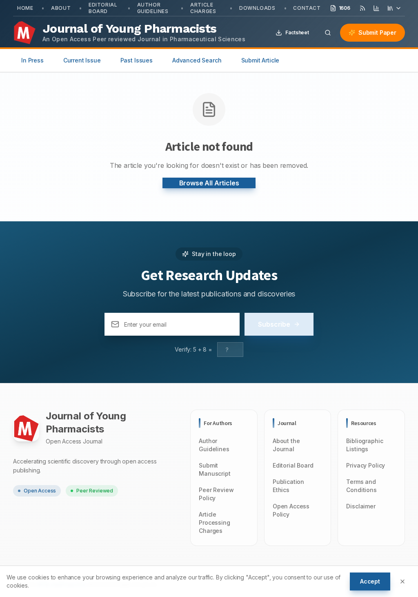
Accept (370, 581)
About (61, 8)
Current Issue (82, 60)
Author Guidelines (153, 8)
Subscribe (274, 324)
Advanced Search (197, 60)
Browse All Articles (209, 183)
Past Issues (136, 60)
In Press (32, 60)
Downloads (257, 8)
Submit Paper (377, 32)
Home (25, 8)
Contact (306, 8)
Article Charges (203, 8)
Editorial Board (103, 8)
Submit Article (260, 60)
